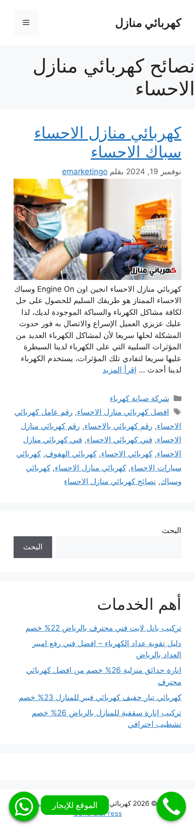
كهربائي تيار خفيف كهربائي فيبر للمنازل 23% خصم (100, 697)
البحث (171, 530)
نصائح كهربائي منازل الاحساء (110, 481)
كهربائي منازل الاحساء (90, 467)
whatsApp (24, 806)
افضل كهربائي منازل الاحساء (123, 411)
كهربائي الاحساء (126, 453)
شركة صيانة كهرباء (139, 398)
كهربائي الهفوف (71, 453)
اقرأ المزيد (119, 369)
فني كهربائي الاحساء (119, 439)
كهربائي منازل (148, 22)
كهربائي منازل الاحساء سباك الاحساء (107, 142)
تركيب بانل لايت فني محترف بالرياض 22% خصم (103, 627)
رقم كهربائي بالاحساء (118, 426)
